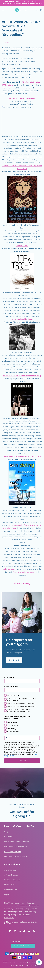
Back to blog (23, 583)
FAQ (6, 832)
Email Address (11, 686)
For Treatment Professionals (16, 856)
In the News (9, 885)
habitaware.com (9, 569)
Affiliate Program (11, 875)
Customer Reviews (12, 880)
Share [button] (6, 42)
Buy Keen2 (14, 660)
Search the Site (10, 890)
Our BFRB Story (10, 870)
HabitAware (12, 962)
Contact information (16, 965)
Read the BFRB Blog (12, 852)
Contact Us (8, 837)
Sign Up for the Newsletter (15, 847)
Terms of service (30, 965)
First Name (9, 677)
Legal (6, 895)
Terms (12, 756)
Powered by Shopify (23, 962)
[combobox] (7, 738)
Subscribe (22, 761)
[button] (2, 9)
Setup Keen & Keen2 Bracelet (16, 842)
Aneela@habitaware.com (24, 572)
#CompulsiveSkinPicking (22, 319)
